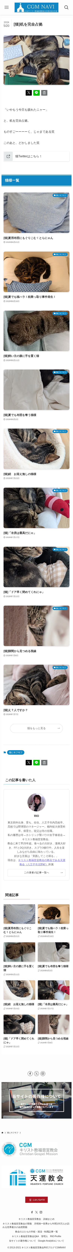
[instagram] (42, 1073)
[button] (29, 93)
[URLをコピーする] (44, 93)
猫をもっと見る (36, 728)
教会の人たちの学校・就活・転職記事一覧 (36, 1231)
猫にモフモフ (15, 752)
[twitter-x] (36, 1073)
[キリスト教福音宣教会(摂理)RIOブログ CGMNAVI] (36, 7)
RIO (36, 815)
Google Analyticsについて (51, 1241)
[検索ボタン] (66, 7)
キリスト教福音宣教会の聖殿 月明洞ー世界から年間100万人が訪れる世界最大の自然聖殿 (36, 1225)
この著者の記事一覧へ (36, 872)
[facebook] (30, 1073)
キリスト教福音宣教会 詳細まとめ (36, 1219)
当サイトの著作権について (22, 1241)
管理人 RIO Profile (51, 1236)
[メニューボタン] (6, 7)
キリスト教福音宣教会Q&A (25, 1236)
